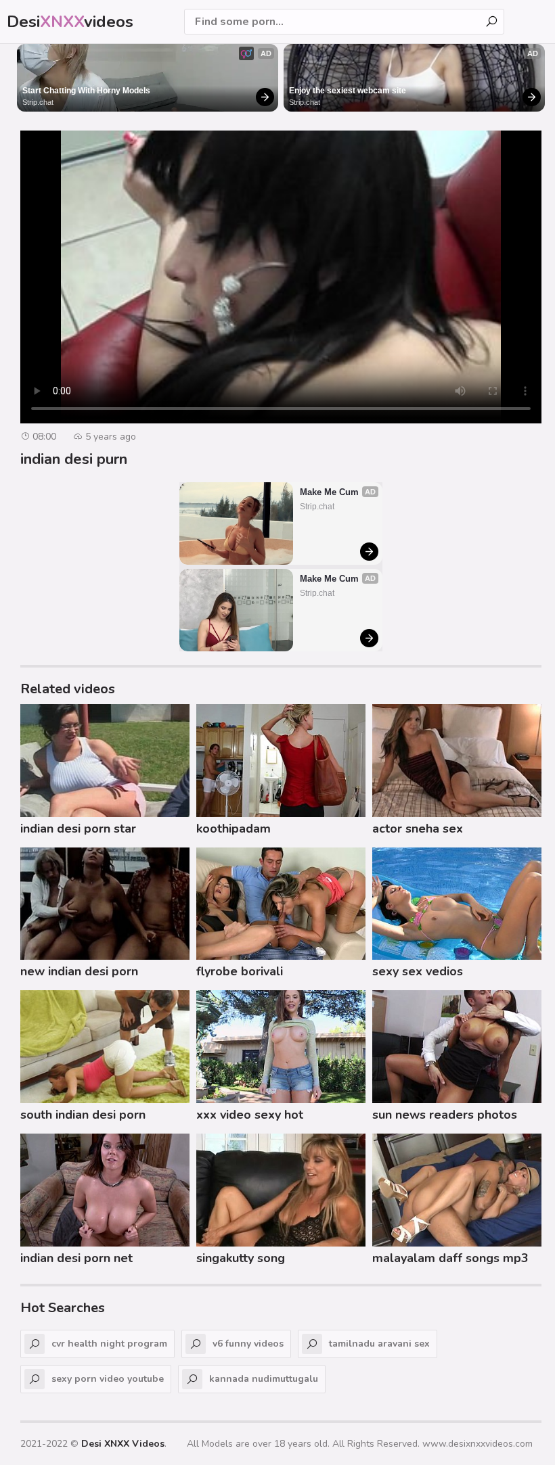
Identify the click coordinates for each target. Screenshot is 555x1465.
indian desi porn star (78, 828)
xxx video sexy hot (249, 1115)
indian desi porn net (76, 1258)
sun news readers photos (444, 1115)
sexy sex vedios (417, 971)
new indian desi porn (79, 971)
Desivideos (70, 21)
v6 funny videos (248, 1343)
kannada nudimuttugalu (263, 1378)
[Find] (491, 21)
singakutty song (240, 1258)
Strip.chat (37, 102)
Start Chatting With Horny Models (86, 90)
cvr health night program (109, 1343)
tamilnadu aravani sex (379, 1343)
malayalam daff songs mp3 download (450, 1260)
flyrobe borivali (239, 971)
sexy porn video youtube (107, 1378)
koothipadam (233, 828)
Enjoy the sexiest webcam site (347, 90)
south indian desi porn (83, 1115)
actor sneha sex (417, 828)
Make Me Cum (329, 492)
